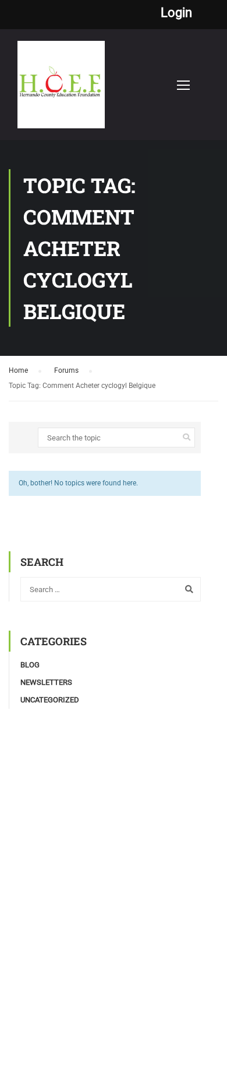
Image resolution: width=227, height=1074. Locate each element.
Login (176, 13)
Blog (30, 664)
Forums (66, 370)
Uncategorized (49, 699)
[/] (61, 90)
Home (18, 370)
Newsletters (46, 682)
